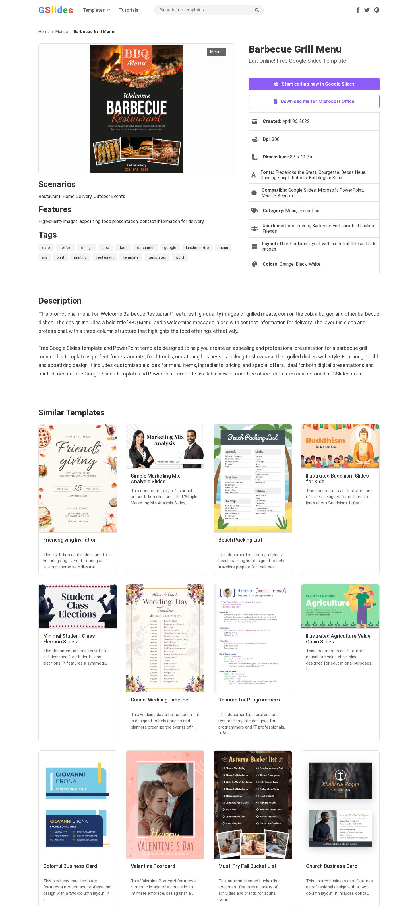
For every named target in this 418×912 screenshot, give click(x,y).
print (60, 257)
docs (123, 247)
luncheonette (197, 247)
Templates (94, 10)
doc (105, 247)
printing (80, 257)
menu (223, 247)
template (131, 257)
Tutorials (128, 10)
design (87, 247)
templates (157, 257)
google (170, 247)
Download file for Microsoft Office (317, 101)
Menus (61, 31)
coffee (65, 247)
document (146, 247)
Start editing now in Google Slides (317, 84)
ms (44, 257)
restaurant (105, 257)
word (179, 257)
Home (44, 31)
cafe (46, 247)
